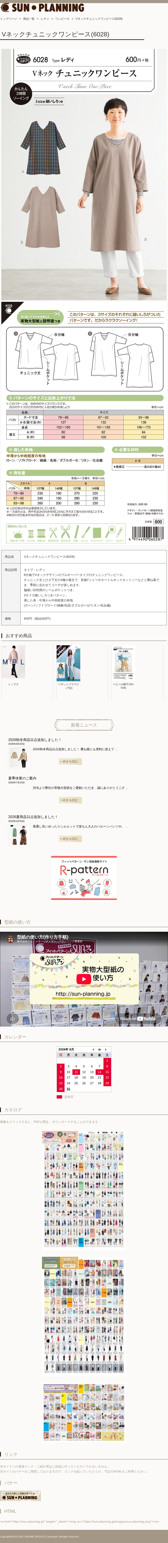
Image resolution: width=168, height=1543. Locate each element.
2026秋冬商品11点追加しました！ (35, 740)
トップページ (8, 18)
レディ (45, 18)
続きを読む (70, 761)
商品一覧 (29, 18)
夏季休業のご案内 (22, 778)
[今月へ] (99, 1049)
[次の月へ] (107, 1049)
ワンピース (62, 18)
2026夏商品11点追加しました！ (33, 817)
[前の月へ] (92, 1049)
